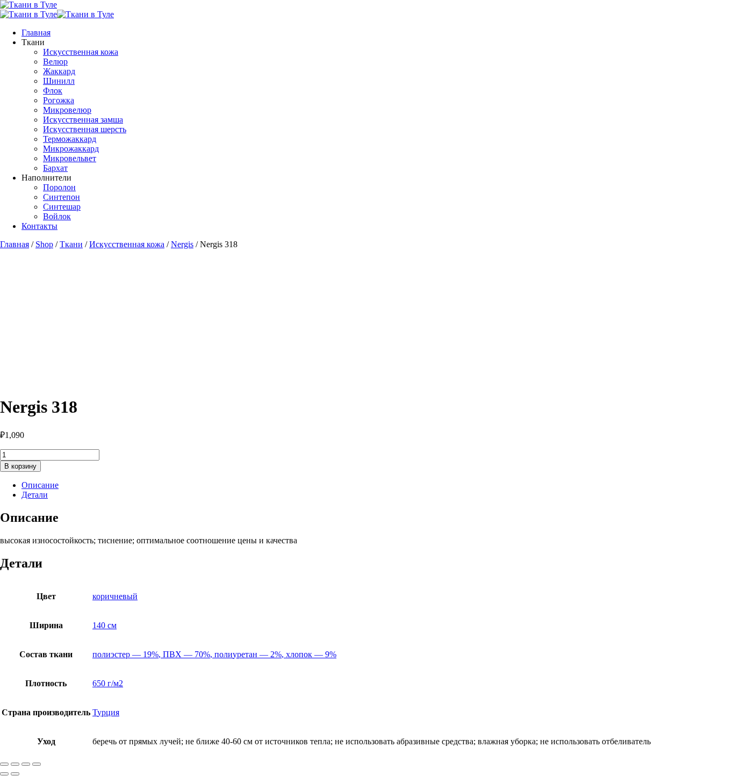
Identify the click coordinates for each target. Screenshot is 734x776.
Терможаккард (69, 138)
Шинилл (59, 80)
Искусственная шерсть (84, 129)
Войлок (57, 216)
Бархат (55, 168)
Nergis (182, 244)
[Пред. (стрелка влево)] (4, 773)
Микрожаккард (71, 148)
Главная (36, 32)
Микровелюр (67, 109)
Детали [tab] (34, 494)
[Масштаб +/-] (4, 764)
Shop (44, 244)
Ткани (71, 244)
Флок (52, 90)
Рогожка (58, 100)
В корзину (20, 466)
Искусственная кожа (80, 51)
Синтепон (61, 197)
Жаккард (59, 71)
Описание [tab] (40, 485)
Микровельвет (69, 158)
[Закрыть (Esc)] (36, 764)
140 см (104, 625)
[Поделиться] (25, 764)
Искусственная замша (83, 119)
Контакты (39, 226)
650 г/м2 (107, 683)
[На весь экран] (15, 764)
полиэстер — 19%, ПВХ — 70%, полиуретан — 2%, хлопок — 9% (214, 654)
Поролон (59, 187)
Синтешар (62, 206)
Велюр (55, 61)
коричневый (115, 596)
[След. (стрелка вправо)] (15, 773)
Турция (105, 712)
